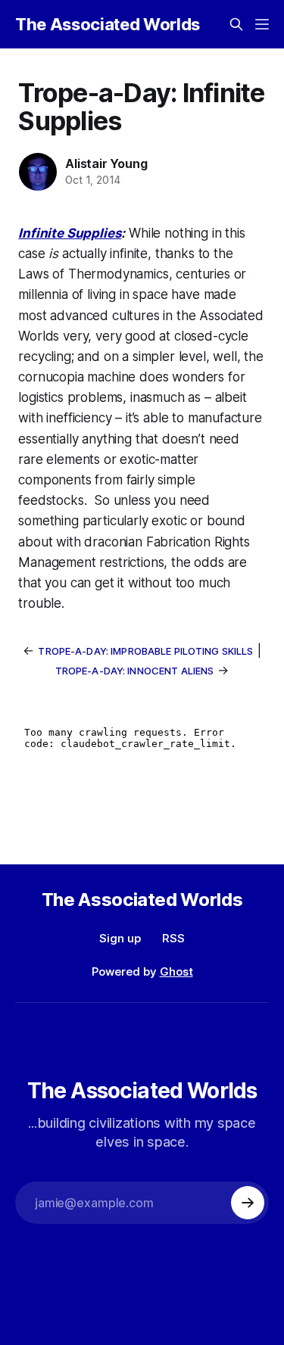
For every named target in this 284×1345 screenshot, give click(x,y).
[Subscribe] (247, 1202)
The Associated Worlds (107, 24)
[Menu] (262, 24)
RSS (173, 938)
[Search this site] (236, 24)
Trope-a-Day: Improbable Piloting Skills (145, 651)
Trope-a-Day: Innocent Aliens (134, 671)
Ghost (176, 971)
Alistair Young (106, 163)
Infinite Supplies (69, 233)
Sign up (120, 938)
